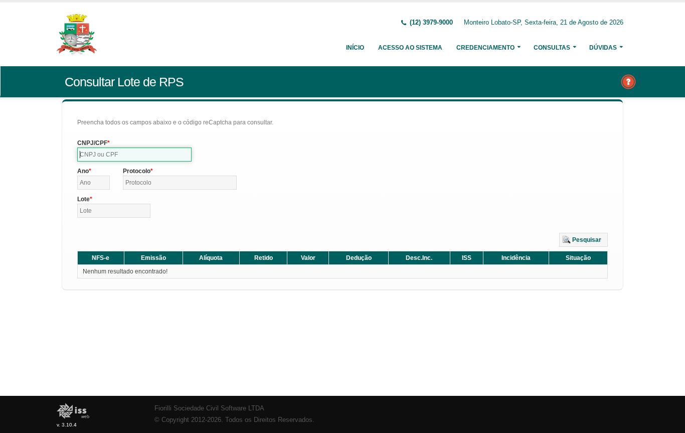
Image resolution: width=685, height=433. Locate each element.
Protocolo (136, 171)
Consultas (552, 47)
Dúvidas (603, 47)
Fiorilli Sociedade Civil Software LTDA (209, 408)
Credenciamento (485, 47)
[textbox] (134, 155)
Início (355, 47)
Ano (83, 171)
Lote (83, 199)
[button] (583, 240)
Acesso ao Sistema (410, 47)
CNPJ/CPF (92, 143)
